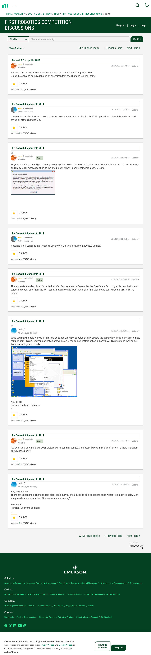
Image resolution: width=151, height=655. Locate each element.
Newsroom (58, 605)
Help (143, 25)
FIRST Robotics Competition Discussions (82, 13)
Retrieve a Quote (57, 594)
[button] (14, 84)
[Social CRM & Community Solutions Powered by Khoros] (136, 545)
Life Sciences (105, 583)
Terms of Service (74, 594)
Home (9, 13)
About (31, 605)
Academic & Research (13, 583)
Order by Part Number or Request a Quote (102, 594)
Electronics (63, 583)
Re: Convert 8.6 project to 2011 (28, 104)
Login (133, 25)
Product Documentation (26, 616)
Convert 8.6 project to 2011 (26, 60)
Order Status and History (37, 594)
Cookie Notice (65, 644)
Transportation (136, 583)
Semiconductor (120, 583)
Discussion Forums (47, 616)
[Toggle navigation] (19, 6)
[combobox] (79, 39)
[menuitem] (137, 6)
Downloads (9, 616)
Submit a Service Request (87, 616)
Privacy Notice (47, 644)
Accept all (118, 648)
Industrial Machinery (88, 583)
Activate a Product (65, 616)
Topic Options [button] (15, 48)
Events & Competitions (40, 13)
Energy (74, 583)
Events (91, 605)
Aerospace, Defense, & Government (41, 583)
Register (120, 25)
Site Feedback (107, 616)
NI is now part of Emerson (15, 605)
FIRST (56, 13)
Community (20, 13)
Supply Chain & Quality (75, 605)
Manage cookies (102, 646)
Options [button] (135, 66)
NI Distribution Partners (14, 594)
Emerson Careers (44, 605)
